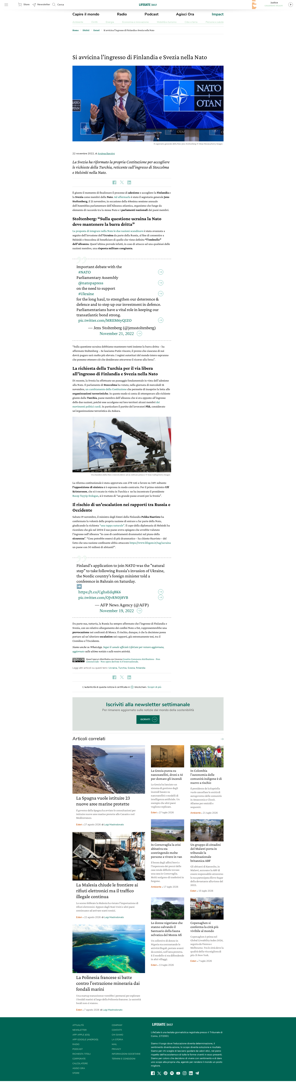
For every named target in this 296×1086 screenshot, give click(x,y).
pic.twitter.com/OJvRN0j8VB (103, 597)
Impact (218, 14)
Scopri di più (154, 687)
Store (26, 4)
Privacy (116, 1049)
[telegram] (197, 1073)
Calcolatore (80, 1063)
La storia (117, 1039)
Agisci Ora (185, 14)
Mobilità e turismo (167, 22)
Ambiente (77, 22)
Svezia (131, 668)
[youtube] (178, 1073)
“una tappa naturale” (112, 525)
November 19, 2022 (117, 610)
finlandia (140, 668)
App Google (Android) (85, 1039)
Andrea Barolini (106, 153)
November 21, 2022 (117, 333)
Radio (122, 14)
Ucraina (113, 668)
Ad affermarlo (122, 197)
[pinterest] (165, 1073)
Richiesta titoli (81, 1053)
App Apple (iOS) (81, 1034)
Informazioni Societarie (126, 1053)
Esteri (79, 824)
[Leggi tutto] (221, 739)
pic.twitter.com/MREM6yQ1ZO (105, 320)
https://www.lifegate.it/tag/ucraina (150, 542)
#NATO (84, 272)
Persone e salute (215, 22)
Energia (110, 22)
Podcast (151, 14)
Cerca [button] (60, 4)
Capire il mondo (85, 14)
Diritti (94, 22)
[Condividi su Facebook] (114, 182)
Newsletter (43, 4)
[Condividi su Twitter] (122, 182)
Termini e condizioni (123, 1058)
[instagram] (184, 1073)
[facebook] (153, 1073)
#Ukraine (86, 293)
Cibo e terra (191, 22)
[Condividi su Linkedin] (129, 182)
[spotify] (172, 1073)
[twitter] (159, 1073)
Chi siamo (117, 1034)
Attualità (78, 1025)
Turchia (122, 668)
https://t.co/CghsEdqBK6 (99, 591)
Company (117, 1025)
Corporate (79, 1058)
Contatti (117, 1030)
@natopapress (90, 282)
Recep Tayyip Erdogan (85, 495)
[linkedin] (191, 1073)
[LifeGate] (148, 4)
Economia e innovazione (135, 22)
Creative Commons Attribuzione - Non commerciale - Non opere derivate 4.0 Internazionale (123, 660)
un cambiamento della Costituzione (106, 389)
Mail (114, 1044)
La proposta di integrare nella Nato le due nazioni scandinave (108, 231)
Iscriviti (145, 719)
